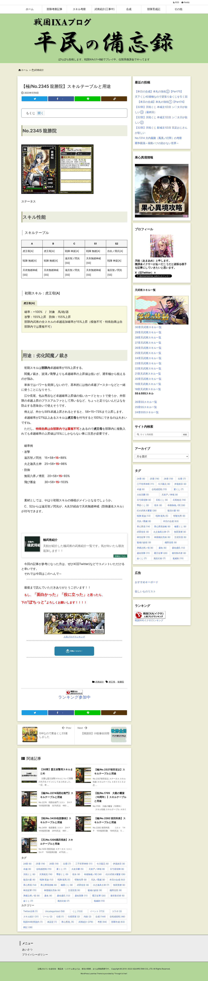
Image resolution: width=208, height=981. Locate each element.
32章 (67, 863)
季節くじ (62, 874)
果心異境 (29, 885)
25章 (40, 863)
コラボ (117, 911)
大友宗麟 (77, 869)
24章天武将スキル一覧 (148, 358)
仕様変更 (74, 916)
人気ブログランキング (74, 636)
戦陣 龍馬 (64, 879)
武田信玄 (83, 885)
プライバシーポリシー (33, 954)
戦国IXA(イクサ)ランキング (149, 620)
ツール (47, 916)
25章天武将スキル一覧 (148, 353)
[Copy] (114, 98)
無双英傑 (119, 885)
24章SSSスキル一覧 (147, 412)
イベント (97, 911)
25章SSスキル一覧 (146, 407)
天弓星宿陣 (117, 869)
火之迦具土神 (101, 885)
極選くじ (67, 885)
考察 (102, 922)
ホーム (24, 70)
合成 (100, 916)
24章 (27, 863)
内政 (87, 916)
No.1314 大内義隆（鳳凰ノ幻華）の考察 (158, 137)
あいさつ (25, 949)
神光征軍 (29, 890)
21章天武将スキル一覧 (148, 373)
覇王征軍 (99, 895)
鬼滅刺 (99, 901)
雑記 (27, 927)
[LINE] (87, 98)
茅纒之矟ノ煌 (31, 895)
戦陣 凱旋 (46, 879)
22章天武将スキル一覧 (148, 368)
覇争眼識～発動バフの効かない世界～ (157, 143)
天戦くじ (29, 874)
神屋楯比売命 (52, 890)
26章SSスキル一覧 (146, 401)
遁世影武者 (117, 895)
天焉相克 (45, 874)
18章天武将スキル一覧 (148, 389)
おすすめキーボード (146, 582)
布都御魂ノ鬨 (93, 874)
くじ (77, 911)
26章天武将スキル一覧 (148, 347)
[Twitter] (35, 98)
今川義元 (103, 863)
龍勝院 (121, 681)
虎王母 (112, 681)
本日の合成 (117, 879)
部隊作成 (118, 922)
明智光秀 (81, 879)
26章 (54, 863)
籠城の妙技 (95, 890)
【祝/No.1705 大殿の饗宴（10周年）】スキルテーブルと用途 (110, 797)
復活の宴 (29, 879)
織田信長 (116, 890)
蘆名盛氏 (63, 895)
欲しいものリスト (145, 591)
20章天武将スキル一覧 (148, 378)
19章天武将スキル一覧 (148, 384)
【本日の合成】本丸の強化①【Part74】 (160, 101)
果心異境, (67, 922)
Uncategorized (55, 911)
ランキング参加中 (74, 697)
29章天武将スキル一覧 (148, 332)
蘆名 (48, 895)
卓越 (27, 869)
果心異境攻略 (49, 885)
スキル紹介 (31, 916)
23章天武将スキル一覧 (148, 363)
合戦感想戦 (43, 869)
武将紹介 (39, 70)
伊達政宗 (119, 863)
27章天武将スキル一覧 (148, 342)
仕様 (60, 916)
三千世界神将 (83, 863)
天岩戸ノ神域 (97, 869)
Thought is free (121, 973)
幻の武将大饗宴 (115, 874)
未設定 (52, 922)
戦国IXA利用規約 (33, 922)
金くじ (28, 901)
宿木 (76, 874)
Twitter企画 (30, 911)
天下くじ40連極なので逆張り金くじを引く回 (161, 96)
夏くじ (61, 869)
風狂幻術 (63, 901)
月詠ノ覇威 (98, 879)
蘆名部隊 (81, 895)
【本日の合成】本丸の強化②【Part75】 (159, 91)
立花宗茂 (74, 890)
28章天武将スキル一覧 (148, 337)
